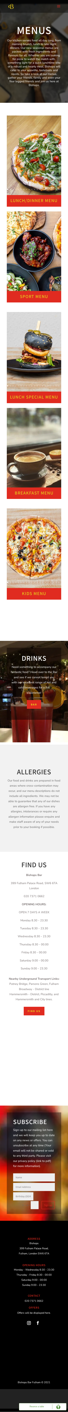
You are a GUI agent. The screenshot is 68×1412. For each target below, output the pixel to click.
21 (34, 193)
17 (50, 189)
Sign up (48, 1205)
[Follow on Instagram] (29, 1323)
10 (31, 189)
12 (37, 189)
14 (42, 189)
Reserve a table (37, 1406)
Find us (34, 1011)
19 (56, 189)
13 (39, 189)
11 (34, 189)
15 (45, 189)
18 (53, 189)
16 (48, 189)
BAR (34, 704)
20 (58, 189)
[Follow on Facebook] (38, 1323)
